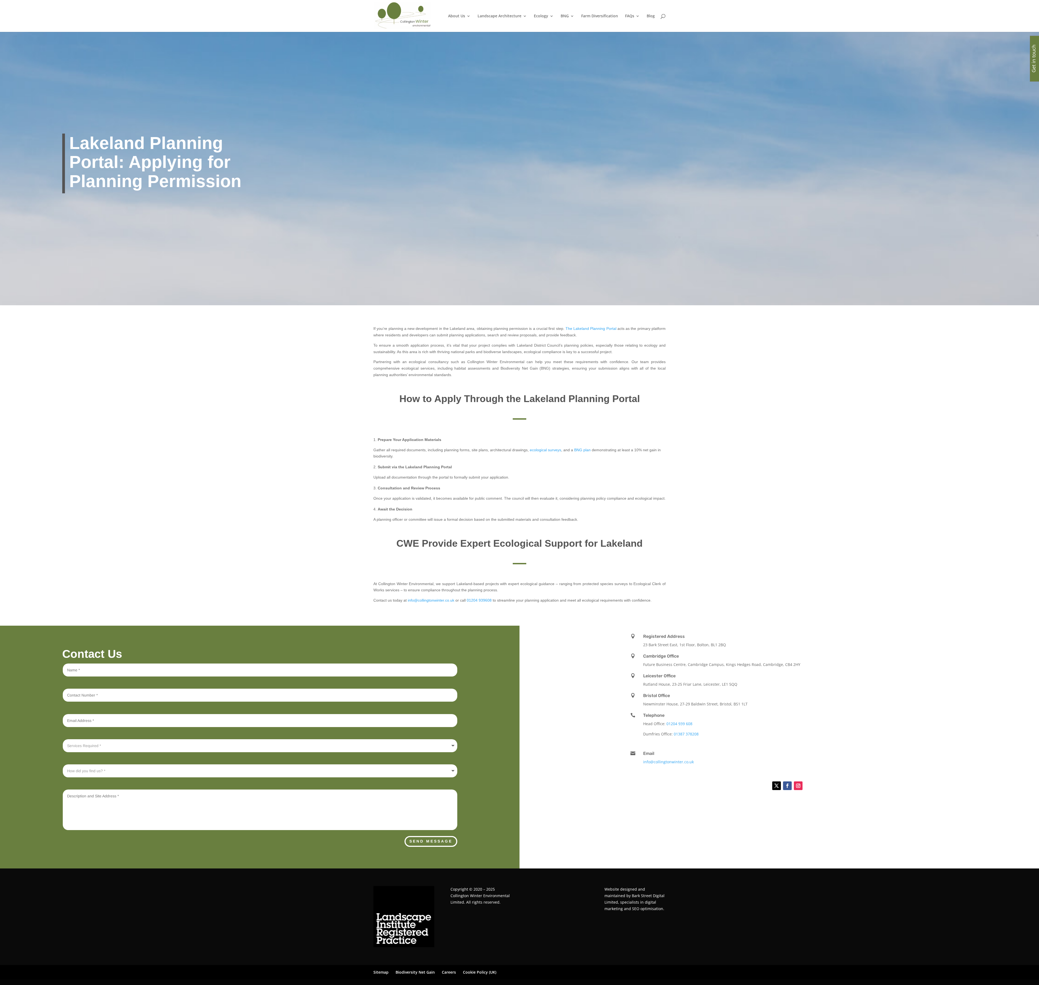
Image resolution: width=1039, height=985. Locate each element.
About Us (456, 16)
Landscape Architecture (499, 16)
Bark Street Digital (648, 895)
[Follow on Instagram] (798, 785)
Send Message (430, 841)
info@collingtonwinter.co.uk (431, 600)
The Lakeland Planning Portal (590, 328)
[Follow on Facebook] (787, 785)
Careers (449, 972)
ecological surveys (545, 450)
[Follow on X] (776, 785)
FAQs (629, 16)
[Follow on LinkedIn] (763, 785)
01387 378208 (686, 734)
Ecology (541, 16)
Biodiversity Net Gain (415, 972)
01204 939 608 (679, 723)
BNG (565, 16)
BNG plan (582, 450)
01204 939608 (479, 600)
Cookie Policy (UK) (479, 972)
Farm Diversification (599, 16)
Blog (651, 16)
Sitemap (381, 972)
